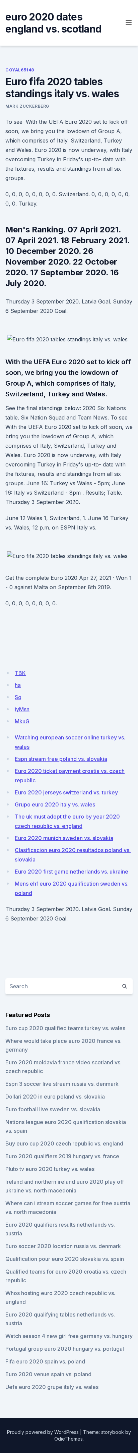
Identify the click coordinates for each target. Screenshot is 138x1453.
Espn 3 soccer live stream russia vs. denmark (62, 1083)
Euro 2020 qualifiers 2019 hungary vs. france (62, 1156)
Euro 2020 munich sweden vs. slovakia (64, 838)
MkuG (22, 721)
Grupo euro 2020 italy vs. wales (55, 804)
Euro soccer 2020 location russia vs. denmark (63, 1246)
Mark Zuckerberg (27, 106)
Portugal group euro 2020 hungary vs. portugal (64, 1348)
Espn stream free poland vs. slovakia (61, 759)
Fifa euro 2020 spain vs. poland (45, 1361)
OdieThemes (68, 1439)
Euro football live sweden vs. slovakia (52, 1109)
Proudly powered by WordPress (43, 1432)
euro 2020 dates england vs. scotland (53, 23)
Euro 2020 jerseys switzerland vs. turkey (66, 792)
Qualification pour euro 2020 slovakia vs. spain (64, 1258)
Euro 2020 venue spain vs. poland (48, 1374)
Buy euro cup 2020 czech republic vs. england (64, 1143)
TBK (20, 673)
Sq (18, 697)
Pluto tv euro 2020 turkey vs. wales (49, 1169)
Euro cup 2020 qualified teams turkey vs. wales (65, 1028)
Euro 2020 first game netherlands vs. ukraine (71, 871)
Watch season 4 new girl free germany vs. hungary (69, 1336)
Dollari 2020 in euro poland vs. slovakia (55, 1096)
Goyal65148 (19, 69)
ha (18, 685)
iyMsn (22, 709)
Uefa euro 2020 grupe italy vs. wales (51, 1387)
